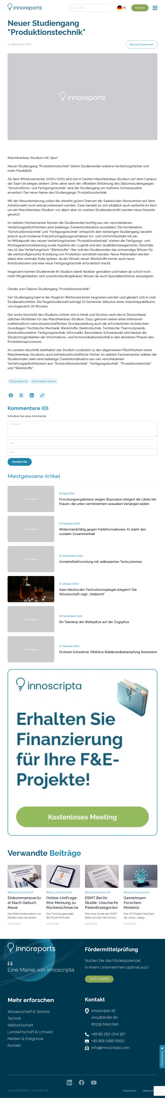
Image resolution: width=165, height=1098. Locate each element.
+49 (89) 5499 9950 (107, 1041)
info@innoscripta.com (110, 1047)
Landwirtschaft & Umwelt (30, 1032)
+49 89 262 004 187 (108, 1034)
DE (124, 7)
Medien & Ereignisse (26, 1038)
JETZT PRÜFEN (99, 979)
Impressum (129, 1090)
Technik (14, 1018)
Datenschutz (150, 1090)
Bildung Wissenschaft (141, 44)
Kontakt (140, 7)
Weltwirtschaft (20, 1025)
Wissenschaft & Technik (29, 1011)
